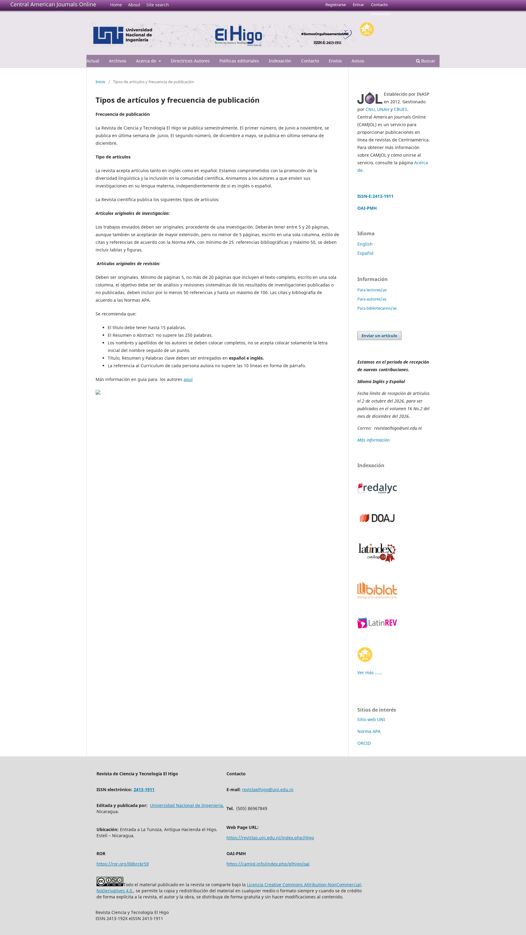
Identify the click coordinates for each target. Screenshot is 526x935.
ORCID (364, 743)
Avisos (358, 61)
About (134, 5)
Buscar (427, 61)
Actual (92, 61)
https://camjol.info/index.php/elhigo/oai (268, 864)
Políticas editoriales (239, 61)
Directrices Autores (190, 61)
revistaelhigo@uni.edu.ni (267, 789)
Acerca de (146, 61)
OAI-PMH (367, 208)
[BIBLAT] (377, 597)
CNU (370, 109)
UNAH (383, 109)
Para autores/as (371, 299)
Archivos (117, 61)
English (365, 244)
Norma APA (368, 731)
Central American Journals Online (53, 4)
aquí (188, 379)
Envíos (335, 61)
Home (116, 5)
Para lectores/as (372, 290)
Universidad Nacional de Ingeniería (186, 805)
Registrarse (335, 4)
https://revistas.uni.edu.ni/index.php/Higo (270, 838)
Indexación (280, 61)
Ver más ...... (369, 672)
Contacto (310, 61)
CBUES (400, 109)
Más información (374, 440)
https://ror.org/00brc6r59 (122, 864)
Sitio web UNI (371, 719)
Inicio (100, 81)
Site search (157, 5)
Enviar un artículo (379, 335)
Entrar (358, 4)
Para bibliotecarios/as (377, 308)
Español (365, 253)
